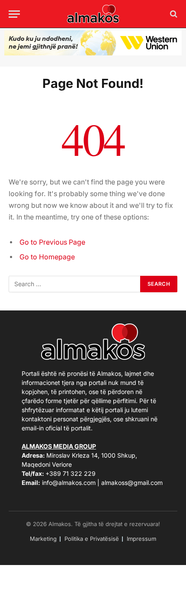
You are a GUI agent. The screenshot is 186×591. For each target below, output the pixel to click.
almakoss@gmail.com (132, 482)
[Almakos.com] (93, 13)
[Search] (172, 14)
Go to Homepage (47, 257)
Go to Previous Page (52, 242)
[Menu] (14, 14)
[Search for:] (75, 284)
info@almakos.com (69, 482)
